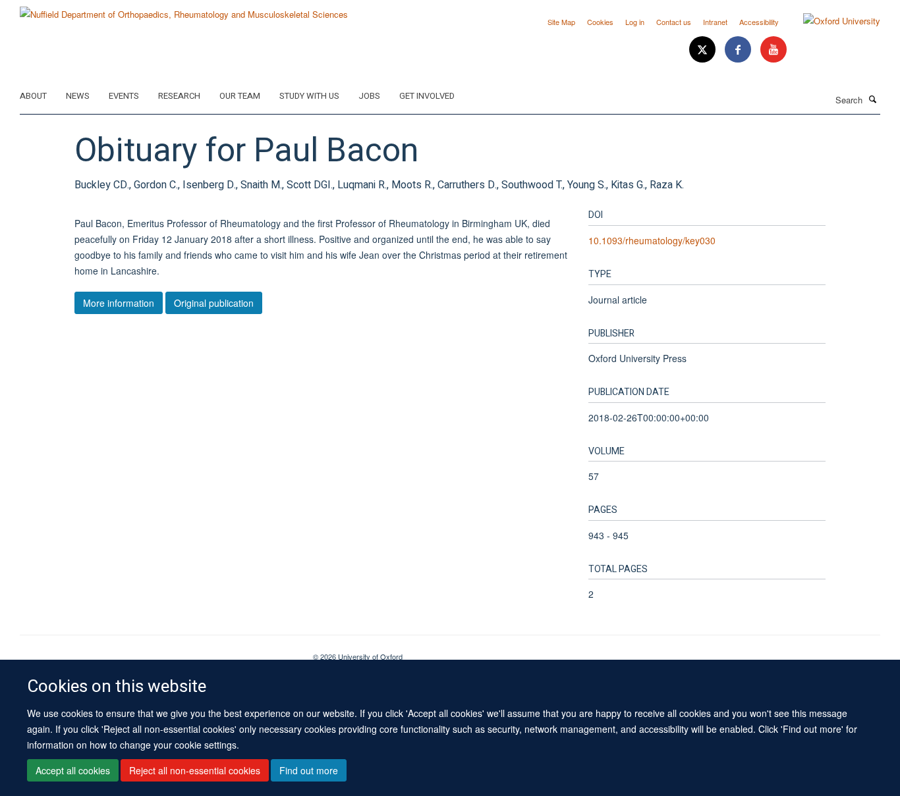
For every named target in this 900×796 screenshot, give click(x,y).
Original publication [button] (214, 302)
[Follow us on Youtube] (773, 49)
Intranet (715, 21)
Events (124, 96)
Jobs (369, 96)
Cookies (600, 21)
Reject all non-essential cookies (194, 770)
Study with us (309, 96)
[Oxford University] (831, 21)
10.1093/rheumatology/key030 (652, 240)
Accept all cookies (73, 770)
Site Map (561, 21)
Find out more (308, 770)
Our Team (239, 96)
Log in (634, 21)
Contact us (673, 21)
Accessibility (759, 21)
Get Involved (427, 96)
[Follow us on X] (703, 49)
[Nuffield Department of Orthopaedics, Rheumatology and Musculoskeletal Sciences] (184, 9)
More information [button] (118, 302)
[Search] (873, 99)
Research (179, 96)
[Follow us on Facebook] (739, 49)
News (78, 96)
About (33, 96)
